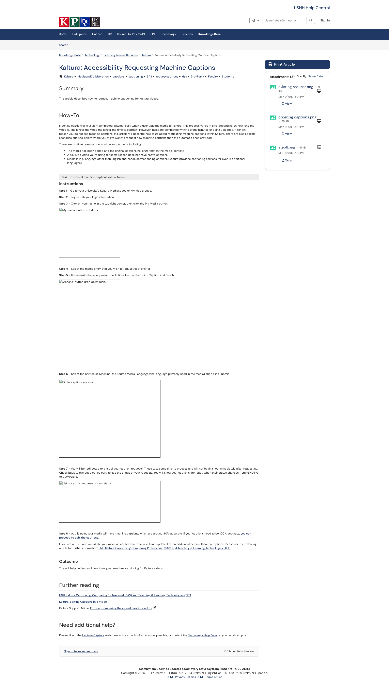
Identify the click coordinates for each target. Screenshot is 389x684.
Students (228, 76)
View (288, 103)
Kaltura (146, 55)
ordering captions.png (297, 117)
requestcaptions (167, 76)
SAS (149, 76)
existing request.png (295, 86)
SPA (153, 34)
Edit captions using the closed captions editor (121, 608)
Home (63, 34)
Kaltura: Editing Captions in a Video (83, 601)
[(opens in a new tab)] (79, 22)
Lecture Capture (93, 635)
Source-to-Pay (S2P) (131, 34)
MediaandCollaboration (93, 76)
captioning (135, 76)
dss (184, 76)
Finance (97, 34)
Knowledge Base (209, 34)
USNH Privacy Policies (181, 677)
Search (65, 45)
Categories (79, 34)
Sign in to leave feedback (81, 651)
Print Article (284, 64)
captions (118, 76)
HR (110, 34)
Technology (168, 34)
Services (187, 34)
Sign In (325, 20)
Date (319, 76)
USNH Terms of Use (209, 677)
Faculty (213, 76)
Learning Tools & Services (121, 55)
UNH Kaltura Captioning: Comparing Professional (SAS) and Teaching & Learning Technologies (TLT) (164, 548)
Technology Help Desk (202, 635)
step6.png (286, 147)
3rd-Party (197, 76)
